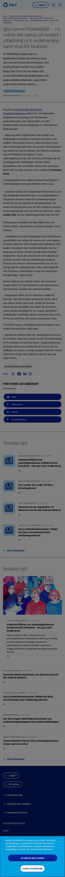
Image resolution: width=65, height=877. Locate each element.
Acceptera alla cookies (32, 857)
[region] (32, 856)
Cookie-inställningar (32, 868)
